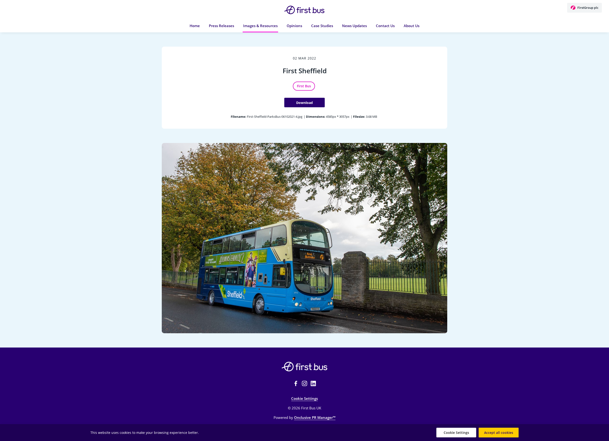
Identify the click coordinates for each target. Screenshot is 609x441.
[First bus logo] (304, 366)
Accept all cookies (498, 432)
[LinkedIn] (313, 383)
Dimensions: (315, 116)
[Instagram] (304, 383)
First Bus (304, 86)
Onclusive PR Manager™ (314, 417)
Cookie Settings (304, 398)
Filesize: (359, 116)
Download (304, 102)
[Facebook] (295, 383)
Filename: (238, 116)
